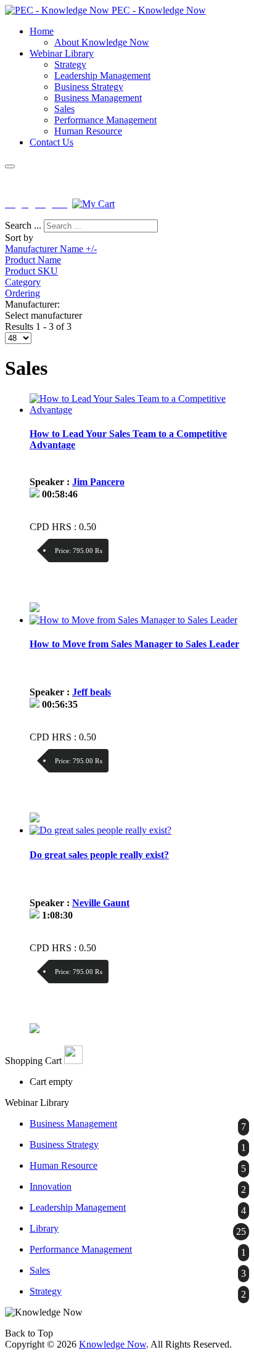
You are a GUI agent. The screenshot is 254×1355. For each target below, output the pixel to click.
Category (23, 282)
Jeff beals (91, 692)
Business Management (98, 97)
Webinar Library (62, 53)
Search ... (23, 225)
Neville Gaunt (100, 903)
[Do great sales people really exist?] (100, 830)
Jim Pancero (98, 482)
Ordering (22, 293)
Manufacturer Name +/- (51, 249)
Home (42, 31)
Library (44, 1228)
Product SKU (31, 271)
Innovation (51, 1186)
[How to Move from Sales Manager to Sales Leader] (133, 620)
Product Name (33, 260)
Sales (64, 109)
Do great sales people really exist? (99, 854)
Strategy (70, 64)
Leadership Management (102, 75)
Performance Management (105, 120)
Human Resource (88, 131)
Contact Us (51, 142)
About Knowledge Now (101, 42)
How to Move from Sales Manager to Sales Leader (134, 644)
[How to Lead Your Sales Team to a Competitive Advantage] (139, 409)
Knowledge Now (112, 1344)
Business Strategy (88, 86)
